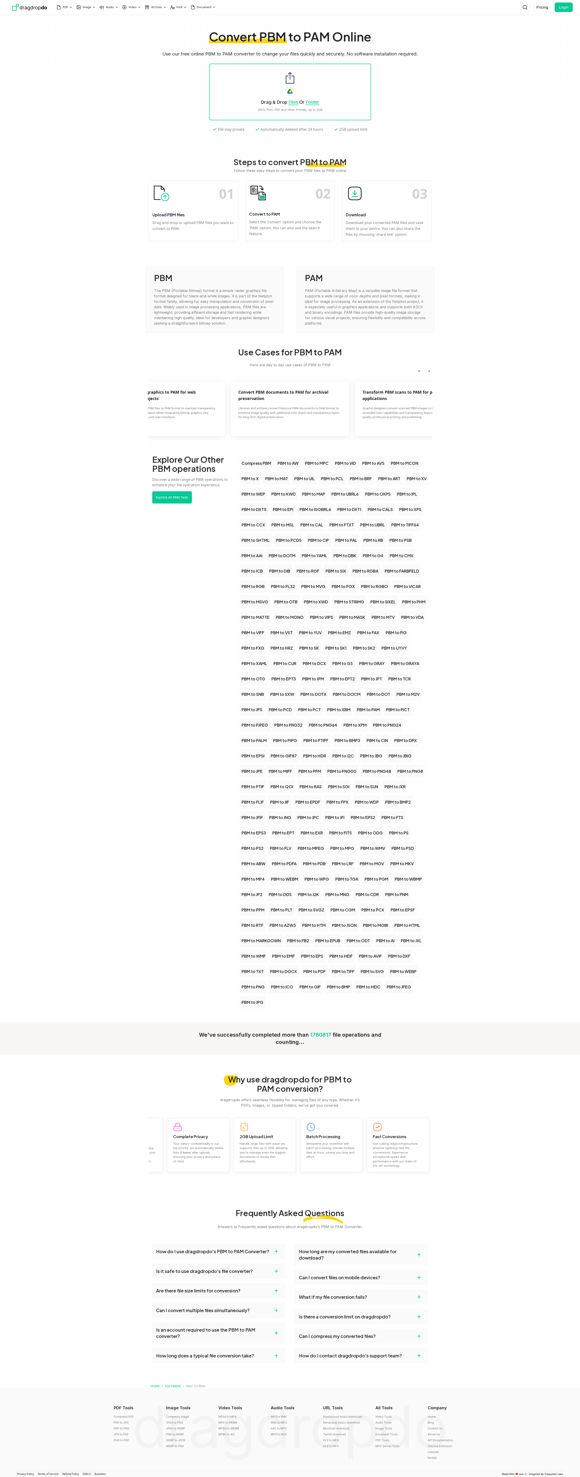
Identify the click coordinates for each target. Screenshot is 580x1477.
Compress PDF (124, 1416)
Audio (110, 7)
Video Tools (383, 1416)
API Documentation (440, 1440)
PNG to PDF (121, 1440)
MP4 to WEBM (227, 1422)
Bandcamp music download (341, 1422)
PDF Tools (382, 1440)
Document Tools (386, 1434)
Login (563, 7)
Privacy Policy (25, 1474)
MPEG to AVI (226, 1434)
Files (293, 102)
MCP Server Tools (387, 1446)
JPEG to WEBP (175, 1428)
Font (179, 7)
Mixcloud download (336, 1428)
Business (100, 1474)
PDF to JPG (121, 1422)
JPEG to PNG (174, 1422)
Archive (156, 7)
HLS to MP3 (331, 1446)
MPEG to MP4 (227, 1416)
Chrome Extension (440, 1446)
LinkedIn (433, 1452)
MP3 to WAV (279, 1416)
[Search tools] (525, 7)
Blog (431, 1422)
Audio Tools (383, 1422)
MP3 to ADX (279, 1434)
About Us (434, 1434)
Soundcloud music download (342, 1416)
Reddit (432, 1458)
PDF (65, 7)
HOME (155, 1386)
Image (87, 7)
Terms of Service (48, 1474)
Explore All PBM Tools (172, 497)
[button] (218, 1251)
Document (204, 7)
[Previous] (419, 371)
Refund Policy (70, 1474)
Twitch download (334, 1434)
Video (132, 7)
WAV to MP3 (279, 1422)
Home (432, 1416)
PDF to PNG (121, 1428)
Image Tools (383, 1428)
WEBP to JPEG (175, 1440)
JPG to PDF (121, 1434)
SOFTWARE (173, 1386)
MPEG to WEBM (228, 1428)
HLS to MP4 (331, 1440)
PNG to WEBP (175, 1434)
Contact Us (435, 1428)
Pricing (542, 7)
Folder (312, 102)
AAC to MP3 (279, 1428)
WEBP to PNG (175, 1446)
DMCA (87, 1474)
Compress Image (177, 1416)
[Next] (428, 371)
